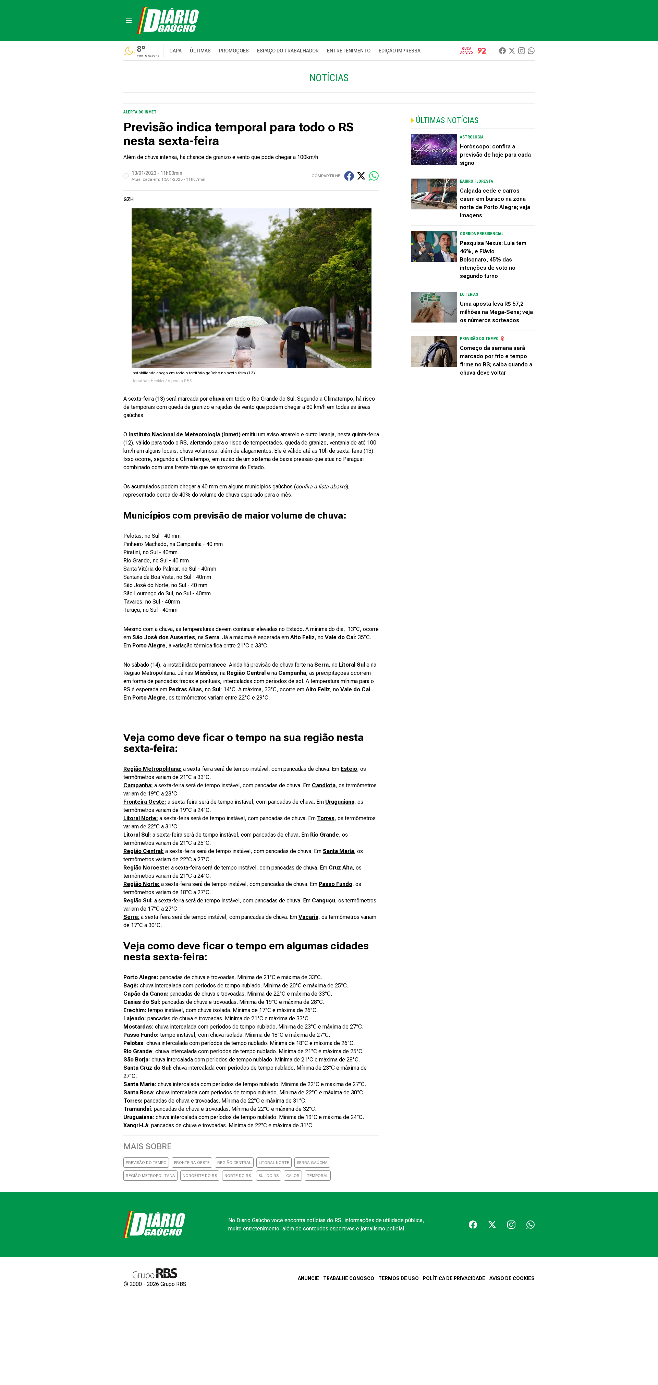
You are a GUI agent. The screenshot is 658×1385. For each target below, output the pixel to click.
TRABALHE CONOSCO (348, 1278)
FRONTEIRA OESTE (192, 1162)
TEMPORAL (317, 1175)
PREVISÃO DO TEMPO (146, 1162)
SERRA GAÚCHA (312, 1162)
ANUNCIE (308, 1278)
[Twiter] (512, 50)
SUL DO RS (268, 1175)
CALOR (293, 1175)
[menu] (129, 20)
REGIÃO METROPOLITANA (150, 1175)
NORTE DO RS (237, 1175)
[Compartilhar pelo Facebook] (349, 176)
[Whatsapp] (531, 50)
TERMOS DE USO (398, 1278)
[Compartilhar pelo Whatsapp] (373, 175)
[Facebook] (502, 50)
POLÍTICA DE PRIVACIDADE (454, 1278)
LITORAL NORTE (274, 1162)
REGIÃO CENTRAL (234, 1162)
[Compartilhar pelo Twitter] (361, 175)
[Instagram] (521, 50)
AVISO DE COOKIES (512, 1278)
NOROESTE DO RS (200, 1175)
